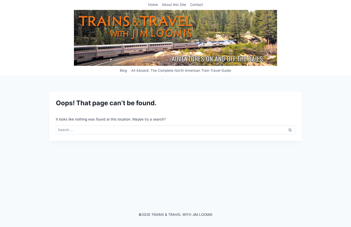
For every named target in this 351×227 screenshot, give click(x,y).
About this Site (174, 5)
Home (153, 5)
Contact (196, 5)
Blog (123, 70)
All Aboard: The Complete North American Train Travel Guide (181, 70)
